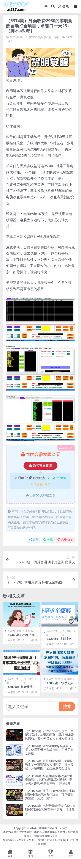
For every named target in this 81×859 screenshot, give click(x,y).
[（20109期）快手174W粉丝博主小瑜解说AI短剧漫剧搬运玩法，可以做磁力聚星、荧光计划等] (14, 795)
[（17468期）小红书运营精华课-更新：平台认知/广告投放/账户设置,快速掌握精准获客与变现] (21, 614)
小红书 (29, 631)
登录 (65, 6)
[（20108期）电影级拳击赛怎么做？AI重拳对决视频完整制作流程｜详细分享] (14, 809)
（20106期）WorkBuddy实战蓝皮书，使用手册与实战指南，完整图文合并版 (49, 749)
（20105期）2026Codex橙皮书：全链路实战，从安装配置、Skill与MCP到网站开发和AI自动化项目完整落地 (49, 734)
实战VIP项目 (36, 37)
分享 (35, 539)
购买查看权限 (42, 465)
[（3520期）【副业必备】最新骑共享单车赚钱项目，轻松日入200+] (60, 614)
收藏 (50, 539)
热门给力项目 (52, 37)
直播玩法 (69, 679)
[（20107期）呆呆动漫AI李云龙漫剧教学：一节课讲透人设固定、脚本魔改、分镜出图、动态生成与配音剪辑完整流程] (14, 765)
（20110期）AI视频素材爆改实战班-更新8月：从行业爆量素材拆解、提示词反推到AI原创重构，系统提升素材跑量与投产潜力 (49, 781)
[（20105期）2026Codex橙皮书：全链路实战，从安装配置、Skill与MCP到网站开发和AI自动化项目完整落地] (14, 735)
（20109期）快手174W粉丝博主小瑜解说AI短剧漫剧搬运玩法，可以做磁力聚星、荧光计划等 (50, 794)
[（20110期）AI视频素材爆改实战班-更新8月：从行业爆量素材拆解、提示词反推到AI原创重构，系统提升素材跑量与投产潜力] (14, 780)
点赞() (67, 539)
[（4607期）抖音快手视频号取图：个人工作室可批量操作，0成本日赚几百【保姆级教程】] (21, 662)
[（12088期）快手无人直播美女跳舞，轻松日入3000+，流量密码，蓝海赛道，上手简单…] (60, 662)
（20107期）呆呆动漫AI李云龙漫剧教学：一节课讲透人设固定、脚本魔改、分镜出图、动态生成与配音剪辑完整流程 (49, 766)
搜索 (67, 706)
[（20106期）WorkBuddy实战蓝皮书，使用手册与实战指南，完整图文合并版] (14, 750)
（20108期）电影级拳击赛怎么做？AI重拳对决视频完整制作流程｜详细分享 (50, 809)
